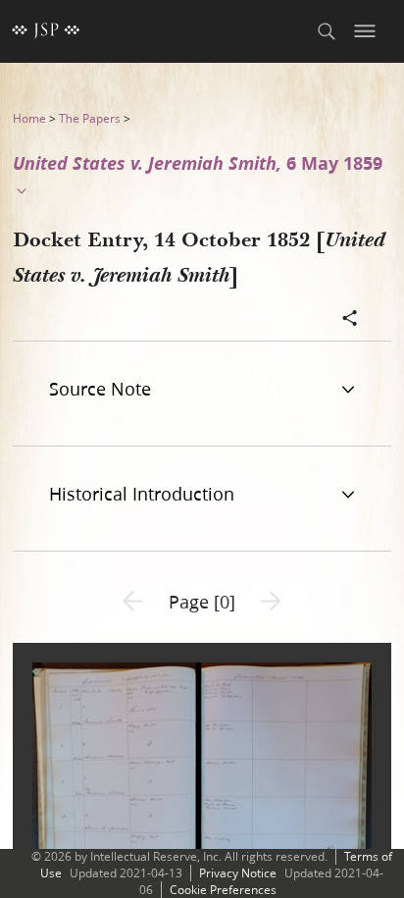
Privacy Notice (238, 873)
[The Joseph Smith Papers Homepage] (46, 31)
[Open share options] (350, 320)
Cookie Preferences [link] (223, 889)
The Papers (90, 118)
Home (29, 118)
